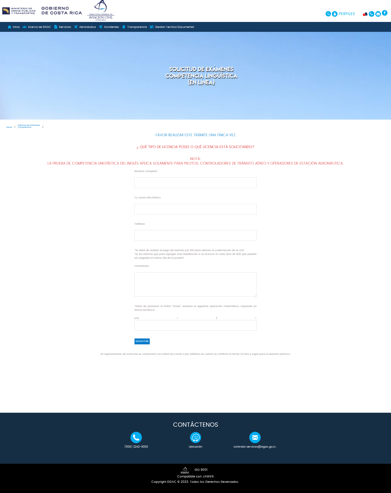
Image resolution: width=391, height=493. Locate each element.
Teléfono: (140, 224)
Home (9, 127)
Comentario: (142, 266)
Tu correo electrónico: (147, 197)
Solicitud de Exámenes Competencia (29, 126)
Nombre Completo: (146, 171)
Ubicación (195, 446)
